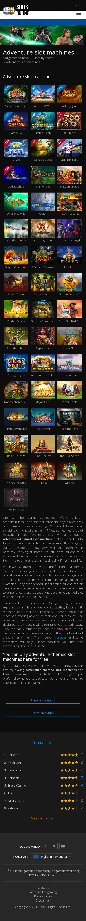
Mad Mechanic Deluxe (16, 395)
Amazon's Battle (69, 180)
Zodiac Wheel (14, 177)
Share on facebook (43, 700)
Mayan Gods (43, 395)
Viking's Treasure (16, 476)
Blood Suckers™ (16, 234)
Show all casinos (43, 818)
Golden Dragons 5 (69, 288)
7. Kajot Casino (14, 801)
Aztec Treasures (69, 207)
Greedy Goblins (16, 342)
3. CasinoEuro (13, 770)
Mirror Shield (69, 395)
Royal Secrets (43, 449)
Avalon (43, 207)
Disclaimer (43, 900)
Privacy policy (43, 896)
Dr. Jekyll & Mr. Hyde (69, 234)
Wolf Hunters (16, 503)
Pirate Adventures (16, 422)
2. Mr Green (12, 763)
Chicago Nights (16, 368)
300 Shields (67, 123)
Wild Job (69, 476)
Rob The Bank (69, 422)
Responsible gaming (43, 892)
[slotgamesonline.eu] (16, 9)
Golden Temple (16, 315)
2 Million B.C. (43, 180)
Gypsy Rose (43, 342)
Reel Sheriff (43, 422)
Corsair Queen (43, 234)
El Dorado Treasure (42, 261)
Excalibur (69, 261)
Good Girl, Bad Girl (69, 315)
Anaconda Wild (16, 207)
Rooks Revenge (16, 449)
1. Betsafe (11, 755)
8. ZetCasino (12, 808)
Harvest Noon (69, 342)
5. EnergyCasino (15, 785)
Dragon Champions (16, 261)
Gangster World (43, 288)
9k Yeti (12, 150)
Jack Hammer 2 (68, 150)
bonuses (61, 637)
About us (43, 888)
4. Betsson (11, 778)
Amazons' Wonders (16, 96)
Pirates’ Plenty (41, 123)
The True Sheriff (69, 449)
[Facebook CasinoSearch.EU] (45, 846)
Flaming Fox (13, 123)
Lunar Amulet (70, 368)
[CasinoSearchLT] (54, 846)
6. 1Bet (9, 793)
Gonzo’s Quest (41, 150)
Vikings (43, 476)
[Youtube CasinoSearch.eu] (62, 846)
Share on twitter (43, 713)
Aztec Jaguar (67, 96)
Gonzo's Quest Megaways (43, 315)
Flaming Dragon (16, 288)
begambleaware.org (66, 871)
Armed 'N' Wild (41, 96)
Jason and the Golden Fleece (43, 368)
